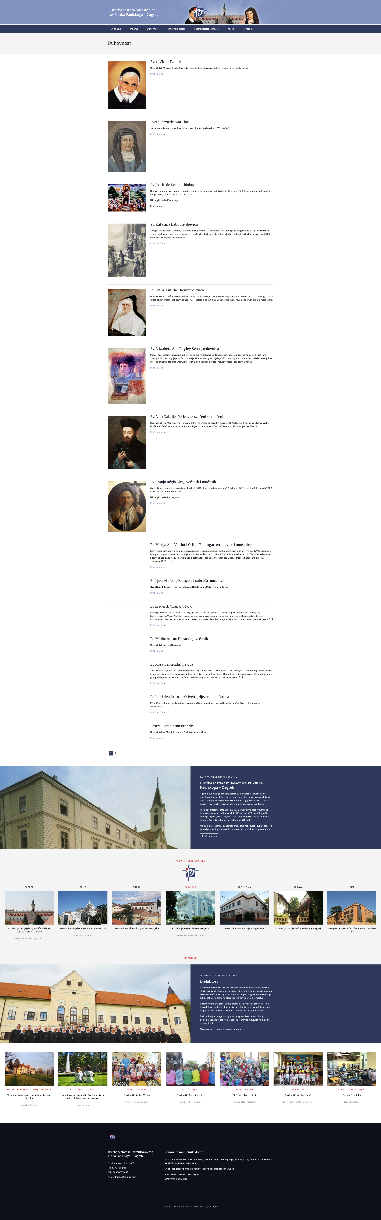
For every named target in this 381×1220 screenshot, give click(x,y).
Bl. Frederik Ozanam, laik (171, 606)
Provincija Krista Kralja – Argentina (244, 928)
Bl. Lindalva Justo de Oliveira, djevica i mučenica (189, 697)
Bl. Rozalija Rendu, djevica (171, 664)
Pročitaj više (156, 73)
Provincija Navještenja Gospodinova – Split (83, 928)
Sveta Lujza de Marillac (169, 122)
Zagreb (29, 887)
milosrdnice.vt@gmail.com (122, 1177)
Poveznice (248, 29)
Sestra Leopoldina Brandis (172, 726)
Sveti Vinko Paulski (166, 62)
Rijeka (136, 887)
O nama (134, 29)
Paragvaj (298, 887)
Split (83, 887)
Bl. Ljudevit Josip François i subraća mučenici (187, 581)
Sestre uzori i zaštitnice (206, 29)
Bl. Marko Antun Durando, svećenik (179, 639)
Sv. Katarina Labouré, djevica (174, 224)
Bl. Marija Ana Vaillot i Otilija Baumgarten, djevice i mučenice (201, 545)
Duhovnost (153, 29)
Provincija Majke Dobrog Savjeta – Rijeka (137, 928)
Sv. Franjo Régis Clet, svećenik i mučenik (183, 482)
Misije (231, 29)
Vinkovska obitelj (176, 29)
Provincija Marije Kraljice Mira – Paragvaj (298, 928)
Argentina (244, 887)
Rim (352, 887)
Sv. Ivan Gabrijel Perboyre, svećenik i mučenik (188, 417)
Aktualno (116, 29)
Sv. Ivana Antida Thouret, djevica (177, 290)
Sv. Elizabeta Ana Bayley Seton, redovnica (184, 349)
